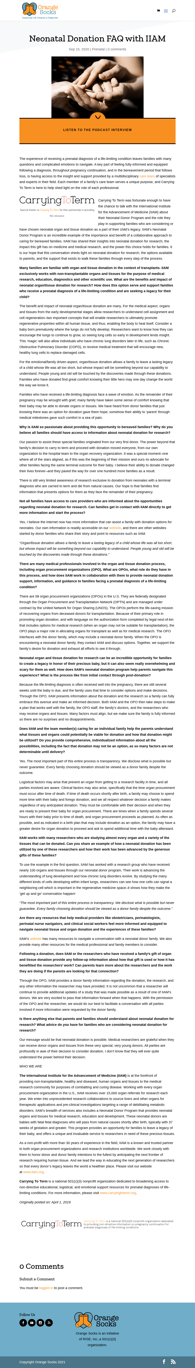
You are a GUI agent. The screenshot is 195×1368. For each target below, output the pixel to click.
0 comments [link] (117, 49)
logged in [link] (46, 1288)
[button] (165, 14)
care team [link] (147, 176)
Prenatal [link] (98, 49)
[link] (40, 10)
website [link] (115, 528)
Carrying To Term (49, 210)
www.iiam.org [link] (33, 1172)
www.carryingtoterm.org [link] (118, 1193)
